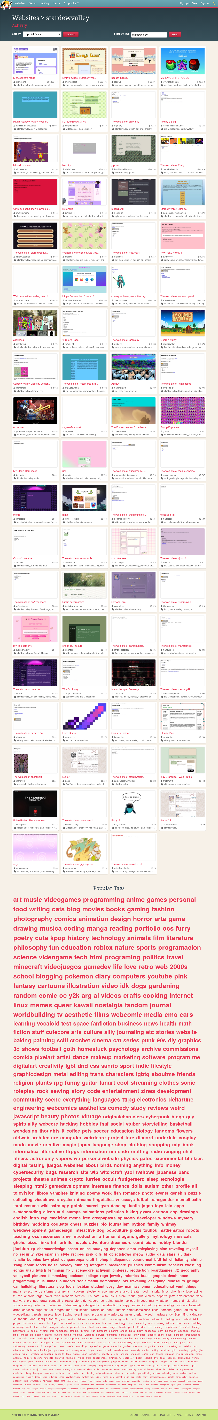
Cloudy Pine (167, 733)
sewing (59, 1091)
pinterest (120, 1270)
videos (111, 995)
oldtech (37, 478)
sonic (188, 1082)
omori (19, 303)
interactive (84, 1230)
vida (93, 1330)
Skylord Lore (118, 602)
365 (56, 693)
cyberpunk (157, 1116)
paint (119, 1396)
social (117, 1123)
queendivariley (22, 649)
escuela (182, 1305)
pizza (186, 172)
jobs (118, 1392)
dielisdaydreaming (73, 605)
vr (117, 1199)
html (96, 956)
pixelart (103, 84)
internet (181, 995)
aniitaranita (168, 780)
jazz (172, 1296)
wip (94, 1172)
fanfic (134, 1205)
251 (56, 781)
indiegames (120, 1259)
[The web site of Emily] (182, 148)
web (161, 966)
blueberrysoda (22, 300)
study (138, 1108)
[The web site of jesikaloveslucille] (133, 847)
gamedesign (60, 1230)
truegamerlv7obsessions (125, 474)
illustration (83, 985)
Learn (56, 3)
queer (132, 128)
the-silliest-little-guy (123, 169)
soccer (101, 1130)
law (46, 1259)
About (134, 1414)
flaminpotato (21, 824)
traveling (176, 1248)
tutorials (48, 1357)
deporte (162, 1296)
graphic (159, 1275)
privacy (66, 1264)
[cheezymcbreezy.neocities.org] (133, 279)
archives (59, 1357)
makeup (101, 1057)
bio (103, 1224)
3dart (84, 1353)
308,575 (103, 82)
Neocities (16, 1414)
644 (203, 125)
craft (90, 1259)
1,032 (55, 387)
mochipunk (117, 208)
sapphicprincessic (73, 693)
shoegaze (163, 1361)
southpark (20, 1319)
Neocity (66, 165)
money (173, 1165)
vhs (150, 1327)
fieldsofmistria (37, 696)
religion (23, 1082)
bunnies (34, 1259)
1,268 (153, 300)
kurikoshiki (70, 212)
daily (117, 1365)
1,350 (104, 300)
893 (56, 431)
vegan (200, 1381)
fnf (53, 1242)
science (25, 956)
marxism (97, 1381)
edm (84, 1327)
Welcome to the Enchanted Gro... (80, 252)
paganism (193, 1376)
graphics (189, 1040)
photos (70, 1116)
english (20, 1218)
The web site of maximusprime (177, 471)
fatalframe (70, 784)
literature (179, 937)
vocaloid (132, 303)
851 (154, 431)
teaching (21, 1236)
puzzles (91, 1224)
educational (164, 1286)
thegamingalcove (122, 518)
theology (166, 1342)
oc (63, 995)
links (44, 1242)
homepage (62, 1330)
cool (123, 1082)
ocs (31, 871)
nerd (87, 1314)
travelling (138, 1280)
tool (67, 84)
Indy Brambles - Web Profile (176, 776)
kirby (125, 871)
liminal (107, 1350)
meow (138, 1254)
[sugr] (35, 847)
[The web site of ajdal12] (182, 541)
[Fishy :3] (133, 803)
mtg (75, 1361)
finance (121, 1186)
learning (144, 216)
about (91, 1165)
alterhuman (19, 1350)
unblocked (56, 1305)
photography (57, 609)
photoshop (111, 1396)
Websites (20, 3)
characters (120, 1074)
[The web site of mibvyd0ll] (133, 235)
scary (161, 1334)
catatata (19, 562)
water (161, 1346)
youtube (159, 976)
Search (33, 3)
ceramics (116, 1346)
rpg (58, 1082)
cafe (96, 1296)
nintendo (119, 1151)
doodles (68, 1365)
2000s (179, 966)
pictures (39, 1275)
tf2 (176, 1270)
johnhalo (69, 649)
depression (95, 1346)
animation (93, 918)
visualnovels (47, 1199)
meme (75, 1218)
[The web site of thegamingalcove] (133, 497)
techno (126, 1319)
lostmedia (26, 1369)
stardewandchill (170, 824)
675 (56, 519)
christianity (179, 1259)
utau (30, 1270)
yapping (58, 1338)
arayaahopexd (169, 300)
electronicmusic (53, 521)
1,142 (104, 344)
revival (183, 1373)
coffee (34, 652)
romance (131, 1193)
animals (73, 347)
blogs (178, 1116)
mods (196, 1346)
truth (88, 1357)
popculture (117, 1230)
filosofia (29, 1376)
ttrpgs (72, 1151)
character (128, 1357)
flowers (184, 1130)
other (167, 1186)
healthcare (19, 1330)
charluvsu (20, 780)
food (176, 84)
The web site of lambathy (125, 339)
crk (25, 1365)
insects (48, 1314)
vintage (91, 1116)
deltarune (21, 172)
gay (190, 1116)
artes (16, 1309)
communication (84, 1369)
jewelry (116, 1275)
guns (93, 1361)
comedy (118, 1108)
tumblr (120, 1309)
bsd (91, 1327)
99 (106, 824)
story (78, 1091)
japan (84, 1144)
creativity (51, 1065)
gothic (77, 1205)
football (51, 1049)
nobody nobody (119, 77)
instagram (37, 1373)
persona (166, 1309)
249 (105, 781)
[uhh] (84, 454)
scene (53, 1099)
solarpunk (49, 1373)
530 (56, 562)
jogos (147, 1205)
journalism (119, 1224)
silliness (164, 1388)
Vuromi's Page (70, 339)
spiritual (43, 1388)
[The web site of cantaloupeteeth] (133, 629)
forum (53, 1319)
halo (81, 652)
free (86, 1218)
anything (143, 1165)
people (17, 1323)
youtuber (60, 1373)
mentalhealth (188, 1199)
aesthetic (78, 1014)
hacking (69, 1123)
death (172, 1275)
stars (171, 1254)
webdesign (25, 1130)
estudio (148, 1357)
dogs (139, 985)
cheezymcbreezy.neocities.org (128, 296)
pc (102, 1300)
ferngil (65, 514)
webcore (48, 1123)
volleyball (21, 1275)
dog (100, 1230)
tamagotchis (39, 521)
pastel (119, 1300)
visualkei (27, 1384)
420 (154, 606)
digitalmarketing (143, 1338)
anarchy (148, 128)
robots (192, 1230)
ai (96, 995)
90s (161, 1040)
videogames (37, 84)
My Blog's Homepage (25, 471)
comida (23, 1057)
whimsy (168, 1224)
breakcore (117, 1264)
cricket (24, 1334)
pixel (55, 1259)
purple (131, 1327)
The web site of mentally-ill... (176, 689)
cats (121, 390)
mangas (53, 1327)
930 (154, 387)
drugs (91, 1350)
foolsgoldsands (136, 871)
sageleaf (69, 431)
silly (100, 478)
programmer (63, 1309)
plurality (191, 1300)
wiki (45, 1205)
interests (101, 1186)
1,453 (55, 300)
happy (135, 1392)
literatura (46, 1286)
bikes (148, 1365)
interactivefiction (87, 1384)
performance (65, 1361)
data (161, 1254)
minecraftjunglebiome (134, 84)
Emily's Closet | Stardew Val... (79, 77)
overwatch (126, 1381)
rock (42, 1091)
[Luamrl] (84, 760)
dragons (126, 1236)
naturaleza (81, 1392)
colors (34, 1330)
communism (155, 1264)
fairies (87, 259)
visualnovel (102, 1327)
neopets (125, 1388)
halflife (184, 1392)
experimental (168, 1158)
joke (147, 1384)
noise (53, 1264)
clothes (169, 1082)
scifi (62, 1040)
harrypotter (150, 1346)
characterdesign (51, 1248)
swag (17, 1264)
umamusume (76, 609)
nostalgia (109, 1004)
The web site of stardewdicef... (128, 776)
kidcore (151, 1334)
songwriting (18, 1376)
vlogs (81, 1357)
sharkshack (21, 387)
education (76, 947)
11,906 (55, 125)
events (161, 1193)
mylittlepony (115, 1357)
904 (203, 387)
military (156, 1373)
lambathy (118, 343)
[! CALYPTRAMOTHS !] (84, 104)
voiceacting (47, 1353)
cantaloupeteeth (121, 649)
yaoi (129, 1172)
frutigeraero (131, 1179)
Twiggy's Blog (168, 121)
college (130, 1300)
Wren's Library (70, 689)
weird (177, 1108)
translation (97, 1309)
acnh (81, 565)
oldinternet (120, 565)
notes (199, 1353)
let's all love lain (21, 165)
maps (151, 1323)
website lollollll (168, 514)
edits (54, 1396)
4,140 (153, 213)
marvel (91, 1205)
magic (69, 1144)
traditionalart (184, 390)
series (131, 1040)
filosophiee (119, 736)
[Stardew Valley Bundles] (182, 192)
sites (189, 1342)
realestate (72, 1300)
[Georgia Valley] (182, 323)
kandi (32, 1319)
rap (44, 1218)
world (29, 1327)
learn (160, 1330)
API (169, 1414)
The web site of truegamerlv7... (128, 471)
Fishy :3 (115, 820)
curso (61, 1346)
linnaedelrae (169, 387)
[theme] (35, 497)
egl (31, 1334)
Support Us (70, 3)
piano (151, 1242)
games (157, 899)
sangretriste (21, 518)
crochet (80, 1040)
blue (41, 1280)
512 (154, 562)
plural (132, 1330)
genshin (178, 1193)
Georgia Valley (168, 339)
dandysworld (103, 1361)
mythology (161, 1236)
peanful (117, 81)
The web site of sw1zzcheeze (29, 602)
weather (71, 1319)
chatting (169, 1319)
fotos (90, 1381)
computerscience (138, 1309)
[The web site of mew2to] (35, 672)
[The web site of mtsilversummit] (84, 366)
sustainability (125, 1342)
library (166, 1338)
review (134, 1361)
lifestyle (161, 1065)
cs (177, 1369)
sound (80, 1323)
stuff (38, 1032)
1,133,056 (53, 82)
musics (58, 1369)
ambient (128, 1338)
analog (160, 1323)
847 (203, 431)
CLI (154, 1414)
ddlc (79, 784)
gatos (146, 1158)
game (87, 84)
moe (51, 1369)
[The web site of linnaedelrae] (182, 366)
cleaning (113, 1330)
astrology (60, 1205)
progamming (24, 1280)
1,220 (202, 300)
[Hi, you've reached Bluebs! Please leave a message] (84, 279)
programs (115, 1361)
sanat (84, 1365)
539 (203, 519)
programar (99, 1314)
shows (30, 1049)
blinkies (194, 1158)
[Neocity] (84, 148)
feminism (56, 1270)
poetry (23, 937)
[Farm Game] (84, 716)
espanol (181, 1381)
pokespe (172, 521)
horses (175, 1300)
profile (182, 1186)
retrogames (47, 1342)
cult (107, 1388)
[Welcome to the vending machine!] (35, 279)
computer (71, 1137)
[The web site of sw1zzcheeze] (35, 585)
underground (69, 1369)
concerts (59, 1353)
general (27, 1342)
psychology (124, 1049)
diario (15, 1392)
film (158, 937)
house (83, 1381)
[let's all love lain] (35, 148)
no (15, 1254)
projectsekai (139, 1396)
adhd (76, 1373)
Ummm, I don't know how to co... (31, 208)
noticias (170, 1369)
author (43, 1327)
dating (141, 1384)
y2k (74, 995)
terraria (192, 434)
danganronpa (72, 1259)
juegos (54, 1165)
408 (56, 650)
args (39, 1296)
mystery (185, 1218)
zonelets (175, 1264)
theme (16, 514)
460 (105, 606)
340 (154, 693)
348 (105, 693)
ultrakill (140, 1365)
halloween (170, 1330)
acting (198, 1291)
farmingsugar (22, 868)
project (115, 1137)
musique (193, 1373)
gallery (142, 1236)
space (154, 347)
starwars (19, 1300)
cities (28, 1396)
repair (173, 1384)
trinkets (37, 1314)
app (174, 1211)
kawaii (83, 1004)
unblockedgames (158, 1376)
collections (122, 1384)
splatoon (126, 1218)
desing (146, 1381)
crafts (132, 995)
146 (203, 781)
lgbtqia (42, 1319)
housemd (39, 740)
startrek (54, 1365)
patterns (70, 434)
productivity (40, 1392)
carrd (138, 1242)
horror (142, 918)
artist (64, 1057)
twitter (153, 1381)
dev (120, 1286)
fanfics (159, 1353)
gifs (98, 1254)
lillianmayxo (168, 605)
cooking (155, 995)
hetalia (187, 1346)
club (150, 1392)
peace (177, 1392)
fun (54, 947)
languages (106, 1099)
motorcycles (186, 1388)
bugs (51, 1172)
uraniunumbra (22, 212)
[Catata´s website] (35, 541)
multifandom (111, 1384)
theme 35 (165, 820)
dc (171, 1314)
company (17, 1365)
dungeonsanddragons (57, 1388)
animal (16, 1369)
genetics (199, 172)
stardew (95, 84)
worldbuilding (34, 1014)
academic (94, 1353)
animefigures (121, 303)
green (62, 1319)
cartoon (160, 1211)
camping (93, 1365)
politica (149, 1396)
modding (48, 84)
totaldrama (22, 216)
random (25, 995)
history (78, 937)
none (184, 1275)
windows (167, 1218)
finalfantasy (115, 1388)
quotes (146, 1350)
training (90, 1373)
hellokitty (29, 1286)
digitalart (25, 1065)
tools (70, 1286)
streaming (144, 1082)
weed (149, 1314)
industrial (53, 1376)
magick (35, 1388)
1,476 (202, 256)
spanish (52, 1254)
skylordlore (119, 605)
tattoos (155, 1319)
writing (39, 908)
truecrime (107, 1323)
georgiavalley (169, 343)
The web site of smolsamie (77, 558)
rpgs (104, 1275)
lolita (105, 1296)
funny (72, 1082)
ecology (169, 1305)
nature (44, 784)
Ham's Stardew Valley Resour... (31, 121)
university (135, 1350)
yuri (60, 1211)
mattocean (168, 518)
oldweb (21, 1137)
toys (159, 1205)
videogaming (121, 521)
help (149, 1305)
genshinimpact (62, 1350)
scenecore (85, 1270)
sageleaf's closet (71, 427)
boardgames (161, 1270)
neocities (185, 1365)
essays (128, 1199)
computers (129, 976)
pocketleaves (120, 431)
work (107, 1193)
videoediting (21, 1314)
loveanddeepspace (184, 565)
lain (168, 1205)
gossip (69, 1384)
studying (100, 1248)
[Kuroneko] (84, 192)
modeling (196, 1323)
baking (34, 609)
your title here (118, 558)
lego (58, 1314)
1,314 (104, 169)
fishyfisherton (120, 824)
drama (41, 1323)
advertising (17, 1384)
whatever (162, 1300)
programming (176, 652)
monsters (70, 1323)
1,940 (55, 256)
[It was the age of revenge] (133, 672)
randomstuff (181, 1376)
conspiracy (125, 1334)
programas (171, 1327)
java (98, 1323)
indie (142, 1065)
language (102, 1144)
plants (132, 172)
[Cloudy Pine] (182, 716)
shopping (159, 1144)
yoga (16, 1305)
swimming (115, 1319)
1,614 (153, 125)
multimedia (81, 1309)
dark (187, 1254)
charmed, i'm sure (72, 645)
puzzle (194, 1193)
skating (27, 1305)
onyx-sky (118, 125)
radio (156, 1151)
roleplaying (148, 1248)
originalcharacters (123, 1116)
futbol (142, 1199)
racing (67, 1334)
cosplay (187, 1137)
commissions (180, 1049)
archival (95, 1396)
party (145, 1376)
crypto (76, 1179)
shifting (147, 1388)
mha (166, 652)
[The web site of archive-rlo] (35, 716)
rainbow (16, 1388)
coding (171, 565)
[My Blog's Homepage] (35, 454)
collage (91, 1275)
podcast (76, 1275)
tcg (102, 1392)
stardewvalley (23, 84)
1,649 (104, 125)
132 (56, 824)
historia (155, 1291)
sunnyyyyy (168, 256)
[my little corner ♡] (35, 629)
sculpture (183, 1330)
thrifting (85, 1330)
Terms (189, 1414)
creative (52, 1144)
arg (87, 995)
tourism (58, 1334)
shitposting (19, 1346)
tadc (102, 1388)
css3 (28, 1388)
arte (160, 918)
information (94, 1151)
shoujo (36, 1369)
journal (160, 1004)
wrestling (193, 1264)
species (175, 1365)
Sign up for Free (188, 3)
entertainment (120, 1091)
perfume (178, 259)
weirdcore (95, 1137)
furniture (165, 1350)
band (184, 1172)
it (63, 1130)
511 (203, 562)
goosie (166, 431)
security (27, 1254)
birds (106, 1165)
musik (82, 1388)
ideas (131, 1323)
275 (105, 737)
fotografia (98, 1264)
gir (142, 259)
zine (67, 1236)
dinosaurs (176, 1280)
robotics (131, 1275)
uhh (64, 471)
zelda (56, 1380)
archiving (86, 1396)
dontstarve (169, 434)
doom (110, 1309)
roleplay (24, 1091)
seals (163, 1357)
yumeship (138, 1305)
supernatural (44, 1309)
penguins (125, 652)
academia (150, 1330)
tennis (157, 1338)
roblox (81, 347)
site (84, 1172)
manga (97, 928)
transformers (47, 1291)
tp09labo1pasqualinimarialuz (29, 431)
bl (105, 1254)
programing (122, 956)
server (48, 1361)
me (196, 1057)
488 (56, 606)
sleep (153, 1179)
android (29, 1296)
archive (153, 565)
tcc (36, 1327)
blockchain (44, 1365)
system (68, 1199)
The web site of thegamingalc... (128, 514)
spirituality (25, 1123)
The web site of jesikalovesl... (127, 864)
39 (204, 824)
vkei (39, 1254)
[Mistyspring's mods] (35, 61)
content (125, 1361)
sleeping (22, 1186)
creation (23, 1338)
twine (199, 1296)
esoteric (38, 1357)
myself (192, 1248)
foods (41, 1264)
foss (68, 1353)
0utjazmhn (118, 693)
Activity (45, 3)
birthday (21, 1224)
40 (155, 824)
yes (178, 1319)
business (130, 1023)
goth (69, 1049)
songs (18, 1270)
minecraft (82, 216)
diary (103, 976)
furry (183, 928)
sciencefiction (69, 1342)
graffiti (156, 1342)
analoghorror (79, 1350)
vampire (153, 1361)
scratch (80, 1296)
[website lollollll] (182, 497)
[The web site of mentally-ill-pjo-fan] (182, 672)
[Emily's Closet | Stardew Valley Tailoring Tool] (84, 61)
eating (48, 1334)
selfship (172, 1357)
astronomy (42, 1158)
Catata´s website (22, 558)
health (168, 1023)
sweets (117, 1369)
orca (127, 827)
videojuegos (62, 966)
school (23, 976)
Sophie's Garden (120, 733)
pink (180, 976)
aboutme (163, 1074)
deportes (117, 1248)
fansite (19, 1259)
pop (35, 1300)
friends (186, 1074)
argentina (169, 1392)
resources (50, 1236)
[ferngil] (84, 497)
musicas (169, 1353)
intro (34, 1218)
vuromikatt (69, 343)
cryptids (34, 1353)
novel (48, 1296)
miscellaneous (93, 1392)
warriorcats (115, 1314)
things (190, 1286)
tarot (17, 1205)
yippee (115, 165)
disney (28, 1373)
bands (122, 1327)
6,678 (202, 169)
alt (179, 1254)
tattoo (99, 1350)
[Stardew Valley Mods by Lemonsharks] (35, 366)
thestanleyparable (50, 347)
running (81, 1264)
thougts (83, 871)
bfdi (157, 1259)
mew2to (19, 693)
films (101, 1014)
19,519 (202, 82)
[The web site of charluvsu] (35, 760)
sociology (120, 1323)
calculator (118, 1373)
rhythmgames (186, 1369)
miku (128, 1314)
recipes (77, 1254)
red (170, 1388)
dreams (84, 1199)
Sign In (205, 3)
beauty (50, 1116)
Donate (145, 1414)
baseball (195, 1305)
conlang (22, 1361)
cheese (196, 1384)
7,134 (153, 169)
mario (132, 1296)
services (28, 1309)
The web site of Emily (172, 165)
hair (110, 1338)
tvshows (145, 1172)
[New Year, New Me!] (182, 235)
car (16, 1286)
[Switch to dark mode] (214, 3)
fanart (107, 1082)
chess (76, 1224)
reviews (158, 1108)
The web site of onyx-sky (125, 121)
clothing (137, 1144)
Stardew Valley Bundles (173, 208)
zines (148, 1091)
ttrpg (128, 1099)
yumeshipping (144, 1373)
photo (147, 1193)
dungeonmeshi (205, 259)
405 (154, 650)
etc (150, 1032)
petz (182, 1342)
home (29, 1264)
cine (163, 1248)
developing (66, 1392)
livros (165, 1291)
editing (79, 1074)
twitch (41, 1270)
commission (130, 1373)
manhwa (132, 1286)
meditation (18, 1373)
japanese (166, 1172)
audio (150, 1254)
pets (87, 1130)
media (153, 1014)
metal (60, 1074)
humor (109, 1236)
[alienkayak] (35, 323)
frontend (155, 1388)
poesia (69, 1346)
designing (157, 1280)
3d (16, 1049)
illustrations (184, 1357)
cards (145, 1353)
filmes (52, 1280)
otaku (36, 1342)
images (142, 1300)
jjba (201, 1350)
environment (185, 1296)
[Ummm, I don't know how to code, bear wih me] (35, 192)
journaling (130, 1032)
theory (139, 1357)
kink (23, 1388)
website (186, 1032)
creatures (100, 1384)
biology (144, 1130)
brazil (169, 1334)
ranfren (77, 1396)
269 (154, 737)
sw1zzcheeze (22, 605)
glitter (155, 1365)
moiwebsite (70, 736)
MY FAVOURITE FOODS (174, 77)
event (78, 1314)
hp (121, 696)
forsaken (33, 1365)
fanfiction (103, 1023)
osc (35, 1236)
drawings (189, 1211)
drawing (51, 303)
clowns (150, 1296)
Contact (201, 1414)
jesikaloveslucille (122, 868)
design (120, 918)
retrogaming (73, 1305)
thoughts (50, 1130)
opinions (192, 1392)
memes (38, 565)
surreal (102, 1342)
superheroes (100, 1357)
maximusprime (169, 474)
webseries (87, 1338)
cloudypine (168, 736)
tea (20, 1296)
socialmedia (87, 1280)
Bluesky (55, 1414)
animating (166, 1373)
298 (203, 693)
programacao (192, 1334)
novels (80, 1242)
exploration (37, 1384)
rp (33, 1248)
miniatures (158, 1392)
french (195, 1357)
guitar (89, 1082)
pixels (135, 1230)
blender (180, 1242)
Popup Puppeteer (170, 427)
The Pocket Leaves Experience (128, 427)
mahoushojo (168, 649)
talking (155, 1350)
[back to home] (6, 4)
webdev (67, 1296)
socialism (144, 1319)
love (130, 966)
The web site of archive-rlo (28, 733)
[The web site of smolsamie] (84, 541)
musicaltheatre (186, 84)
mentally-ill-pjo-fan (171, 693)
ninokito (142, 478)
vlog (60, 1286)
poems (93, 1193)
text (15, 1338)
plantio (68, 474)
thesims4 (101, 390)
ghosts (16, 1353)
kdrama (170, 1323)
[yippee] (133, 148)
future (126, 1376)
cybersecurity (28, 1172)
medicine (58, 1218)
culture (93, 1032)
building (31, 1350)
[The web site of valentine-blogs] (84, 803)
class (61, 1376)
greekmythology (176, 478)
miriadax (154, 1384)
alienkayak (19, 339)
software (153, 1057)
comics (118, 871)
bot (61, 1365)
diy (172, 1040)
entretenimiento (136, 1388)
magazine (50, 1346)
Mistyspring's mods (24, 77)
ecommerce (110, 1291)
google (171, 1376)
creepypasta (104, 1218)
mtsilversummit (72, 387)
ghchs (19, 1242)
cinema (101, 1040)
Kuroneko (67, 208)
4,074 (202, 213)
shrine (196, 1259)
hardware (161, 1314)
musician (143, 1392)
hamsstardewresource (26, 125)
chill (52, 1330)
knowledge (139, 1334)
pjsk (89, 1254)
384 (203, 650)
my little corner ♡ (23, 645)
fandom (105, 216)
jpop (189, 1291)
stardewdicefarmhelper (124, 780)
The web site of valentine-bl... (78, 820)
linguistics (103, 1199)
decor (76, 1365)
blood (38, 1376)
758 (56, 169)
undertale (88, 172)
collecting (23, 1199)
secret (102, 1396)
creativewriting (129, 1369)
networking (81, 1346)
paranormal (142, 1259)
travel (175, 956)
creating (183, 1350)
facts (105, 1381)
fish (117, 1193)
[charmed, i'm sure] (84, 629)
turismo (192, 1338)
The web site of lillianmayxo (175, 602)
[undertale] (35, 410)
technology (108, 937)
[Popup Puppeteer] (182, 410)
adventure (99, 1242)
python (138, 1224)
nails (80, 1342)
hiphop (102, 1259)
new (112, 1376)
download (157, 1396)
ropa (60, 1323)
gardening (164, 985)
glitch (174, 1350)
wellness (146, 1342)
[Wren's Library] (84, 672)
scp (132, 1376)
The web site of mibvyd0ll (125, 252)
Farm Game (69, 733)
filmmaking (57, 1275)
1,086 (153, 344)
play (30, 1361)
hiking (132, 1211)
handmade (193, 1361)
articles (173, 1361)
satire (175, 1373)
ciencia (177, 1388)
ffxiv (70, 1270)
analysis (195, 1330)
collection (40, 1305)
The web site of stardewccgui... (30, 252)
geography (190, 1270)
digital (20, 1165)
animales (190, 1309)
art (137, 128)
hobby (165, 1242)
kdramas (137, 1346)
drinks (60, 1396)
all (194, 1186)
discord (144, 1137)
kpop (58, 937)
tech (80, 956)
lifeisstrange (44, 609)
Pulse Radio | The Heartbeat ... (30, 820)
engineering (29, 1108)
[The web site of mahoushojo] (182, 629)
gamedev (97, 966)
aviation (112, 1342)
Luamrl (66, 776)
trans (97, 1074)
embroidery (136, 1381)
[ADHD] (133, 366)
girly (83, 1300)
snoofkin (69, 256)
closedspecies (120, 1350)
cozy (110, 1286)
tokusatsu (68, 1396)
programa (100, 1338)
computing (56, 1300)
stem (77, 1381)
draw (43, 1300)
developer (146, 1218)
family (153, 1224)
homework (32, 1346)
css (94, 1065)
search (39, 1334)
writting (44, 1330)
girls (140, 1296)
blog (73, 908)
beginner (56, 1392)
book (188, 1144)
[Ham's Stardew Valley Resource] (35, 104)
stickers (79, 1291)
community (28, 1099)
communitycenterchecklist (56, 259)
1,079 (202, 344)
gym (104, 1205)
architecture (45, 1137)
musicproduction (25, 521)
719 (154, 475)
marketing (127, 1057)
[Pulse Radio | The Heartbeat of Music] (35, 803)
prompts (35, 1396)
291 (56, 737)
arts (76, 1032)
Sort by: (16, 33)
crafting (140, 1151)
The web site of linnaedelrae (175, 383)
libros (42, 1193)
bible (15, 1334)
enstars (118, 1338)
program (178, 1057)
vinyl (140, 1369)
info (159, 1165)
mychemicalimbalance (173, 125)
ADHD (115, 383)
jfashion (21, 1248)
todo (83, 1373)
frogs (137, 1342)
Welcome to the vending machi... (31, 296)
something (187, 1384)
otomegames (204, 390)
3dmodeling (110, 1280)
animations (93, 1211)
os (161, 1365)
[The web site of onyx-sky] (133, 104)
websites (73, 1165)
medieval (78, 1334)
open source (30, 1414)
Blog (162, 1414)
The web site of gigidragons (77, 864)
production (139, 1270)
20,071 (153, 82)
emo (171, 1014)
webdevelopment (29, 1230)
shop (120, 1144)
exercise (173, 1381)
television (24, 1192)
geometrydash (92, 1388)
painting (44, 1040)
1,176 (55, 344)
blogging (49, 976)
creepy (124, 1305)
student (97, 1286)
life (117, 966)
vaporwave (68, 1158)
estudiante (90, 1342)
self (198, 1392)
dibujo (167, 1365)
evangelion (35, 1380)
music (118, 347)
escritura (143, 1361)
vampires (59, 1193)
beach (111, 1381)
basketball (181, 1123)
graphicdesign (72, 303)
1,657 (153, 256)
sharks (148, 259)
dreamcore (121, 1242)
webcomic (126, 1014)
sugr (15, 864)
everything (77, 1099)
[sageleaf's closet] (84, 410)
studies (22, 1392)
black (118, 1381)
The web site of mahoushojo (176, 645)
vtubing (70, 1381)
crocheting (171, 1346)
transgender (162, 1199)
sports (146, 947)
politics (153, 956)
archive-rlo (21, 736)
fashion (167, 347)
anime (104, 259)
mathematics (172, 1230)
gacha (106, 1346)
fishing (195, 1327)
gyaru (145, 1211)
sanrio (37, 871)
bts (125, 1280)
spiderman (84, 1361)
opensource (29, 1323)
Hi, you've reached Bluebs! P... (79, 296)
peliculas (115, 1211)
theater (136, 1291)
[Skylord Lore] (133, 585)
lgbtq (143, 1074)
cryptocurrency (73, 1376)
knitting (92, 434)
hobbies (89, 1123)
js (28, 1330)
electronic (93, 1291)
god (145, 1291)
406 (105, 650)
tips (74, 1392)
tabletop (51, 1323)
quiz (194, 1365)
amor (131, 1248)
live (156, 1357)
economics (183, 1323)
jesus (113, 1296)
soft (152, 1353)
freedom (141, 1327)
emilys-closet (71, 81)
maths (17, 1291)
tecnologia (172, 1179)
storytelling (155, 1123)
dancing (119, 1205)
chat (188, 1151)
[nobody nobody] (133, 61)
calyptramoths (71, 125)
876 (105, 431)
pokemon (195, 521)
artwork (64, 1327)
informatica (25, 1151)
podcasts (75, 1327)
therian (138, 1314)
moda (19, 1144)
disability (17, 1380)
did (41, 1346)
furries (93, 1179)
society (105, 1353)
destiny (87, 652)
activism (103, 1270)
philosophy (30, 947)
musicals (168, 84)
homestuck (51, 216)
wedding (89, 1334)
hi (162, 1319)
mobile (76, 1353)
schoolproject (45, 1350)
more (26, 1380)
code (93, 1091)
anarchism (65, 1291)
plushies (135, 1264)
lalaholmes (70, 169)
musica (133, 696)
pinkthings (43, 652)
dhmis (20, 347)
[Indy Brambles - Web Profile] (182, 760)
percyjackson (187, 696)
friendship (111, 1334)
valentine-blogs (72, 824)
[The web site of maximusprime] (182, 454)
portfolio (148, 928)
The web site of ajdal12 (173, 558)
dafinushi (20, 474)
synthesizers (88, 1376)
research (68, 1172)
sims (45, 1376)
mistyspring (21, 81)
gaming (200, 303)
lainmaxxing (21, 169)
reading (73, 216)
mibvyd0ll (118, 256)
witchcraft (111, 1172)
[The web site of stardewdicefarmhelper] (133, 760)
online (85, 1248)
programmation (106, 1365)
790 (105, 475)
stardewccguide (23, 256)
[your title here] (133, 541)
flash (155, 1309)
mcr (117, 696)
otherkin (74, 1330)
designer (196, 1388)
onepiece (119, 827)
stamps (73, 1211)
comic (48, 995)
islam (160, 1381)
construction (110, 1305)
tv (60, 1014)
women (17, 1342)
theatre (41, 1179)
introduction (85, 1236)
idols (138, 1376)
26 (106, 868)
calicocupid (119, 562)
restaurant (184, 1327)
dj (183, 1300)
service (100, 1334)
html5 (40, 1186)
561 (154, 519)
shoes (123, 1330)
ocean (72, 1248)
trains (109, 1300)
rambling (61, 1384)
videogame (192, 347)
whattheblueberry (73, 300)
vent (179, 1286)
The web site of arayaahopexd (177, 296)
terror (33, 1338)
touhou (150, 1230)
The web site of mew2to (26, 689)
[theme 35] (182, 803)
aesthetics (169, 303)
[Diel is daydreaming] (84, 585)
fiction (21, 1032)
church (69, 1373)
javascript (26, 1116)
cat (117, 1040)
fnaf (45, 565)
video (109, 985)
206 (154, 781)
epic (134, 1319)
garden (127, 1346)
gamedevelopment (69, 1186)
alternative (52, 1151)
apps (179, 1205)
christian (178, 1334)
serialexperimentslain (51, 172)
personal (145, 565)
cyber (158, 1305)
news (151, 1023)
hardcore (102, 1330)
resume (31, 1205)
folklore (28, 1357)
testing (37, 1165)
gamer (178, 1309)
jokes (43, 1396)
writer (25, 1353)
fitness (20, 1158)
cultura (90, 1323)
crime (98, 1376)
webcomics (62, 1108)
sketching (141, 1323)
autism (152, 1186)
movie (34, 1144)
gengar (136, 259)
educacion (122, 1130)
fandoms (164, 1130)
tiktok (196, 1319)
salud (104, 1319)
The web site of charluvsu (27, 776)
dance (81, 1057)
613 (105, 519)
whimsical (47, 1380)
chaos (44, 1369)
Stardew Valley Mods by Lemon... (32, 383)
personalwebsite (100, 1158)
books (142, 740)
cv (180, 1346)
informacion (106, 1369)
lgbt (70, 1065)
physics (129, 1158)
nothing (122, 1165)
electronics (151, 1099)
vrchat (119, 1376)
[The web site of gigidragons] (84, 847)
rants (175, 1342)
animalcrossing (92, 565)
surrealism (93, 1319)
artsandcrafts (87, 303)
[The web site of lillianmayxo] (182, 585)
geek (132, 1365)
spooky (76, 1384)
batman (39, 1361)
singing (151, 478)
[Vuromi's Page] (84, 323)
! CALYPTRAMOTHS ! (74, 121)
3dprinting (181, 1314)
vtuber (133, 1123)
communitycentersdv (182, 216)
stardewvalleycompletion (174, 212)
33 (57, 868)
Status (178, 1414)
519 (105, 562)
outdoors (67, 1280)
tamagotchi (164, 1384)
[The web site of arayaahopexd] (182, 279)
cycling (193, 1350)
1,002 (104, 387)
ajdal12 (166, 562)
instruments (191, 1381)
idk (124, 985)
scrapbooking (178, 1338)
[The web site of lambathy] (133, 323)
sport (127, 1065)
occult (109, 1179)
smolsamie (70, 562)
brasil (146, 1275)
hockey (158, 1327)
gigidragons (70, 868)
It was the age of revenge (125, 689)
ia (164, 1369)
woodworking (18, 1396)
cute (41, 937)
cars (186, 1014)
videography (91, 1305)
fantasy (24, 985)
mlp (176, 1144)
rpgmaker (71, 1357)
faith (49, 1392)
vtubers (93, 1300)
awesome (30, 1291)
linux (20, 1004)
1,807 (104, 256)
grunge (193, 1280)
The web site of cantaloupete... (128, 645)
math (185, 1023)
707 (203, 475)
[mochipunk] (133, 192)
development (174, 1091)
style (65, 1254)
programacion (179, 947)
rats (58, 1342)
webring (125, 1392)
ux (14, 1361)
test (66, 1023)
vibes (158, 1369)
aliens (147, 347)
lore (130, 1137)
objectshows (120, 1254)
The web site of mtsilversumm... (80, 383)
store (122, 1296)
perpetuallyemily (170, 169)
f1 (18, 478)
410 (203, 606)
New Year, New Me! (171, 252)
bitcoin (81, 1319)
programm (132, 1384)
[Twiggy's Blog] (182, 104)
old (29, 1300)
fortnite (65, 1242)
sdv (33, 128)
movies (139, 347)
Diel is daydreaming (73, 602)
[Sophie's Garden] (133, 716)
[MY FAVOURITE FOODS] (182, 61)
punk (148, 1040)
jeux (179, 1384)
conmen (119, 84)
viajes (105, 1376)
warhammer (73, 1388)
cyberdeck (120, 216)
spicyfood (168, 259)
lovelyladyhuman (171, 81)
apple (96, 1369)
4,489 (104, 213)
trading (67, 1314)
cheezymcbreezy (121, 300)
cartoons (51, 985)
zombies (30, 1392)
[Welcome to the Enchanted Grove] (84, 235)
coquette (59, 1224)
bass (166, 1381)
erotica (115, 1353)
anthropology (72, 1338)
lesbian (83, 1286)
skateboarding (179, 347)
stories (165, 1032)
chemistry (83, 827)
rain (192, 172)
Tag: (122, 33)
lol (165, 1259)
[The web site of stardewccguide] (35, 235)
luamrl (68, 780)
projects (22, 1179)
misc (57, 1296)
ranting (192, 303)
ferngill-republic (72, 518)
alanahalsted (120, 387)
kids (56, 1361)
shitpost (124, 1365)
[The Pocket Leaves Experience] (133, 410)
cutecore (57, 1032)
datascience (128, 1396)
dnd (141, 128)
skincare (196, 1314)
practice (182, 1361)
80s (89, 1296)
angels (113, 1327)
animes (59, 1179)
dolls (137, 1186)
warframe (133, 521)
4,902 (55, 213)
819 (56, 475)
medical (186, 1319)
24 (155, 868)
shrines (124, 1353)
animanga (18, 1327)
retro (146, 966)
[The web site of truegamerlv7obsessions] (133, 454)
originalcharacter (104, 1373)
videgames (110, 1392)
